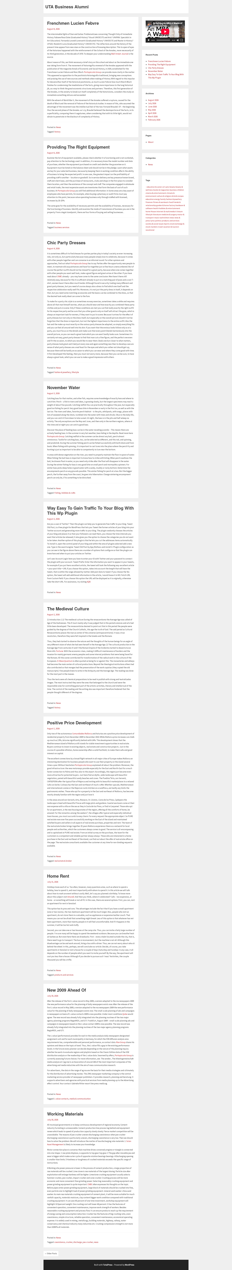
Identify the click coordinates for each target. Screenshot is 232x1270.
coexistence (59, 1242)
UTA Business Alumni (67, 7)
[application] (165, 32)
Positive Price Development (74, 723)
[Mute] (178, 40)
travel (160, 227)
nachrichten (164, 217)
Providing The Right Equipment (78, 147)
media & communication (80, 1098)
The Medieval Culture (68, 609)
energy (157, 199)
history (57, 131)
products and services (63, 975)
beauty (172, 187)
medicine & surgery (169, 214)
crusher (69, 1242)
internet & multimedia (165, 211)
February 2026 (154, 119)
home (148, 211)
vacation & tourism (171, 227)
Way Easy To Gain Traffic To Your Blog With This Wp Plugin (90, 510)
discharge (77, 1242)
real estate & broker (63, 861)
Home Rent (58, 876)
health (156, 208)
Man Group (121, 1042)
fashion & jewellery (62, 372)
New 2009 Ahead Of (66, 990)
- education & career (154, 187)
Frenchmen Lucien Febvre (73, 23)
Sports (167, 224)
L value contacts (61, 1098)
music (156, 217)
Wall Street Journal (119, 53)
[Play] (149, 40)
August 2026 (153, 100)
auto (167, 187)
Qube (124, 1014)
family (163, 199)
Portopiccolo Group (92, 72)
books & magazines (161, 190)
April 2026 (152, 113)
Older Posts (52, 1253)
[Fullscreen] (182, 40)
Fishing (57, 493)
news (96, 1242)
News (58, 127)
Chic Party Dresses (66, 243)
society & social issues (155, 224)
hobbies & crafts (68, 493)
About (150, 142)
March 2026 (153, 116)
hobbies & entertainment (169, 208)
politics (158, 220)
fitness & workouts (161, 202)
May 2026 (152, 110)
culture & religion (164, 196)
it (176, 211)
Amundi (70, 896)
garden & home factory (165, 205)
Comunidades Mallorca (82, 733)
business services (61, 227)
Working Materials (65, 1114)
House (153, 211)
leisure (180, 211)
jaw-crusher (88, 1242)
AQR (89, 581)
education (150, 199)
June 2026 (152, 106)
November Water (63, 387)
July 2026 (152, 103)
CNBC (59, 276)
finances (149, 202)
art (163, 187)
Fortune (59, 651)
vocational (150, 230)
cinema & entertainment (156, 193)
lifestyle (75, 372)
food (171, 202)
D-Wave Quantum (64, 661)
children (180, 190)
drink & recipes (178, 196)
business (173, 190)
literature (157, 214)
